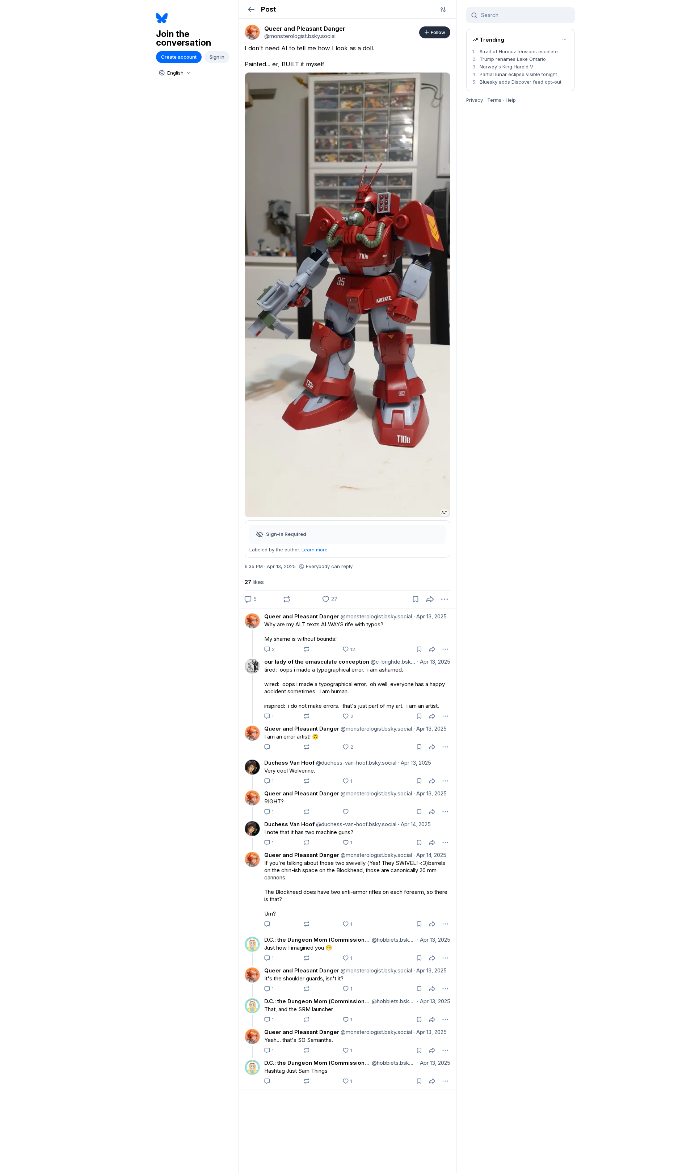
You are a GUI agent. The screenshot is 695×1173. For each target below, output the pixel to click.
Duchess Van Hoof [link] (289, 763)
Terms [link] (494, 100)
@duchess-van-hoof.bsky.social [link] (355, 763)
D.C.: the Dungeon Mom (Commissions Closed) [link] (317, 940)
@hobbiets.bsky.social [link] (393, 940)
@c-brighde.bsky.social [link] (392, 662)
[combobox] (174, 72)
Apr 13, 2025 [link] (430, 616)
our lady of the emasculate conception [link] (316, 662)
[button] (251, 9)
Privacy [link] (474, 100)
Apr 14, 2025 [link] (414, 824)
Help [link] (511, 100)
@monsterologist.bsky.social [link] (375, 616)
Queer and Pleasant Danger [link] (301, 616)
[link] (252, 32)
